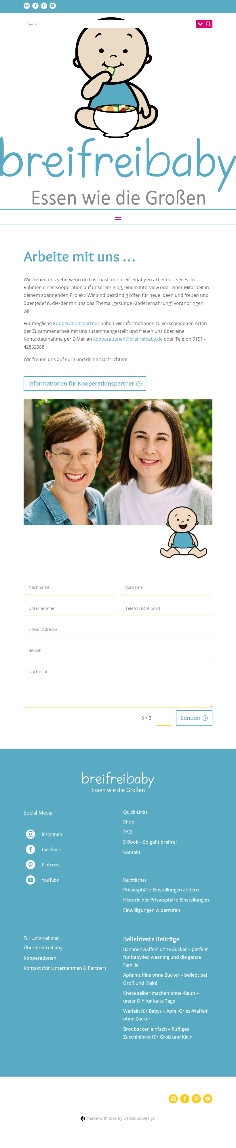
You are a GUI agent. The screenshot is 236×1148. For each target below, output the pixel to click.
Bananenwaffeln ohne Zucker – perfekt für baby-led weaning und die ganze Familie (165, 957)
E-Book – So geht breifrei (150, 842)
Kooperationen (40, 958)
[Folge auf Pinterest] (44, 6)
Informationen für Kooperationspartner (81, 383)
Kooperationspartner (76, 323)
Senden (190, 718)
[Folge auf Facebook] (35, 6)
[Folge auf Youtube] (53, 6)
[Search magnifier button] (208, 24)
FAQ (127, 832)
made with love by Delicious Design (120, 1118)
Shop (128, 822)
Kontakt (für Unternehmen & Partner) (65, 968)
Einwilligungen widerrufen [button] (151, 910)
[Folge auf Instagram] (27, 6)
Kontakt (131, 852)
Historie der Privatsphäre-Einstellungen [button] (166, 900)
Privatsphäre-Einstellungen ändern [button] (161, 890)
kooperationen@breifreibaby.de (128, 339)
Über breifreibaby (43, 947)
